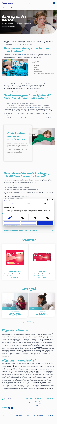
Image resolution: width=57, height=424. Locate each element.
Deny (12, 222)
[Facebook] (12, 408)
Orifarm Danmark (27, 401)
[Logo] (7, 3)
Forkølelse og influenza (16, 7)
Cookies (36, 405)
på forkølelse (22, 54)
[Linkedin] (9, 408)
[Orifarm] (7, 399)
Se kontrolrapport (49, 401)
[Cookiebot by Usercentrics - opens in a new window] (48, 200)
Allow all (44, 222)
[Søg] (54, 3)
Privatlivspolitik (38, 403)
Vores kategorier (6, 7)
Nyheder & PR (27, 402)
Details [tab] (28, 203)
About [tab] (45, 203)
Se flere (28, 321)
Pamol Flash (34, 107)
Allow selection (28, 222)
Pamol (28, 107)
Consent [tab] (11, 203)
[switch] (22, 218)
